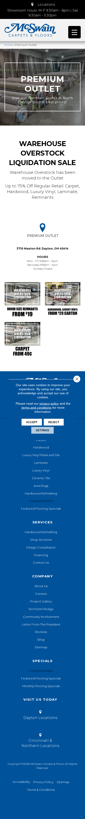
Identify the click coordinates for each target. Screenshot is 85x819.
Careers (41, 593)
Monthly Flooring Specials (41, 686)
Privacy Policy (43, 782)
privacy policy (49, 403)
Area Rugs (41, 486)
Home (8, 45)
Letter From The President (41, 624)
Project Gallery (41, 601)
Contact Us (41, 562)
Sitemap (41, 647)
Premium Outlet (41, 501)
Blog (40, 639)
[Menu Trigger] (74, 32)
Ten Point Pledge (40, 609)
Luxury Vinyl (40, 470)
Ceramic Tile (41, 478)
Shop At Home (41, 539)
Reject (53, 422)
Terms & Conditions (41, 789)
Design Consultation (41, 547)
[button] (42, 4)
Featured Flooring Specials (41, 508)
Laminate (41, 462)
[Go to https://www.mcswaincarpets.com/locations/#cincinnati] (40, 741)
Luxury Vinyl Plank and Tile (41, 455)
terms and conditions (36, 407)
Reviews (41, 632)
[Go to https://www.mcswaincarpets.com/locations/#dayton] (40, 716)
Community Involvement (41, 616)
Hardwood (41, 447)
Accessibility (21, 782)
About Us (41, 586)
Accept (31, 422)
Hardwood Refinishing (41, 493)
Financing (41, 555)
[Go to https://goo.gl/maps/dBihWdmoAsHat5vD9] (42, 247)
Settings (42, 430)
